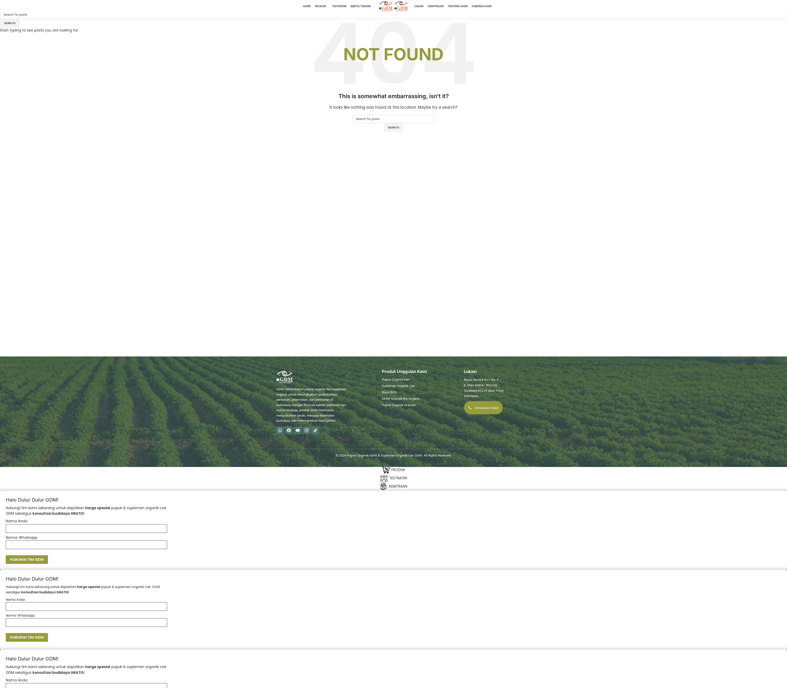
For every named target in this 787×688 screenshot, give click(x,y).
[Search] (764, 6)
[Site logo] (386, 5)
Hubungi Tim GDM (27, 559)
